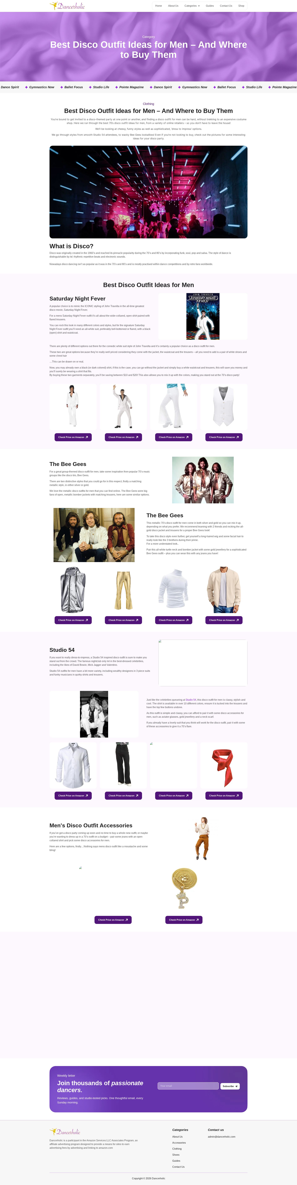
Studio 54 (191, 699)
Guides (210, 5)
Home (158, 5)
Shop (241, 5)
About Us (173, 5)
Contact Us (226, 5)
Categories (191, 5)
